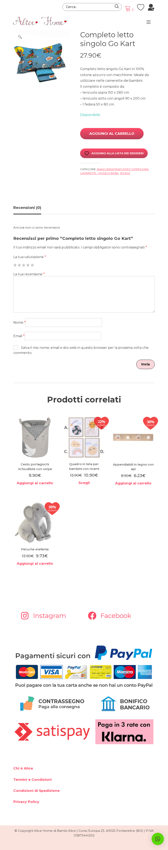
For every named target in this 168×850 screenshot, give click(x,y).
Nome (19, 322)
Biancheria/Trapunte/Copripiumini (122, 169)
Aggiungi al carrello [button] (35, 483)
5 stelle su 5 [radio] (32, 265)
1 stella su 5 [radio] (15, 265)
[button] (20, 37)
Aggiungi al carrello (111, 133)
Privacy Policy (26, 802)
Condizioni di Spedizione (36, 791)
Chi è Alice (23, 768)
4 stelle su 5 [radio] (28, 265)
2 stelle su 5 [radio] (19, 265)
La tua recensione (29, 274)
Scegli (84, 483)
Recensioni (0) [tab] (27, 207)
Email (19, 336)
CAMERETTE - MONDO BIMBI (99, 173)
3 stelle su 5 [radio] (23, 265)
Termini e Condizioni (32, 779)
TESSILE (125, 173)
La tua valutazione (29, 257)
